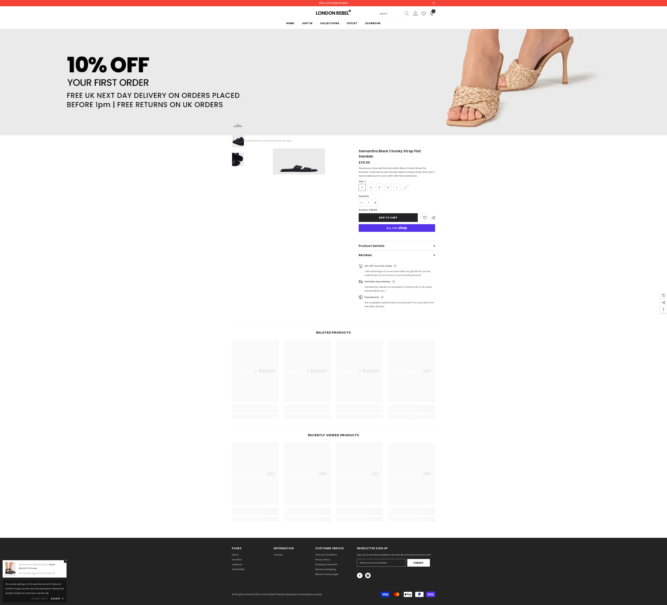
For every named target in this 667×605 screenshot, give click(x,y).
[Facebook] (360, 575)
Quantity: (364, 196)
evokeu (318, 594)
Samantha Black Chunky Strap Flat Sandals (390, 154)
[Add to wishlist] (424, 217)
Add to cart (388, 217)
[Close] (66, 560)
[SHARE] (432, 218)
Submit (418, 563)
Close (433, 3)
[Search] (394, 13)
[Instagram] (368, 575)
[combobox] (391, 13)
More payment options (397, 234)
